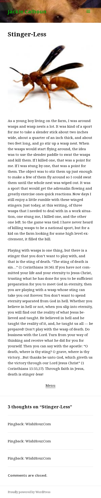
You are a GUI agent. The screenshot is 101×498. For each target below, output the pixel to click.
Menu (50, 385)
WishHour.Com (38, 423)
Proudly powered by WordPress (29, 492)
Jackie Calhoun (27, 11)
